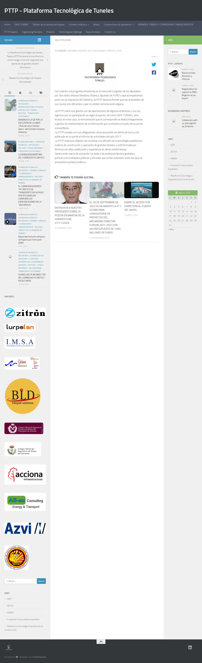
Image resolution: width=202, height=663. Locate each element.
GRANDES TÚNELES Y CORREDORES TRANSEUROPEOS (165, 24)
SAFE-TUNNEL (21, 24)
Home (7, 24)
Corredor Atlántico (78, 24)
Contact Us (109, 32)
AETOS (10, 605)
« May (171, 229)
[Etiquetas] (40, 93)
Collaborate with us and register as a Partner (190, 123)
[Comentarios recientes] (30, 93)
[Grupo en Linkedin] (39, 40)
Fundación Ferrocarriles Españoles (23, 619)
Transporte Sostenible (29, 151)
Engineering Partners (32, 32)
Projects (50, 32)
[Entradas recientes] (9, 93)
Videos (96, 24)
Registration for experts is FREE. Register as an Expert (189, 93)
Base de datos (93, 32)
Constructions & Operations (118, 24)
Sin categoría (63, 40)
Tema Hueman (40, 656)
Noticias (22, 113)
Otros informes (35, 148)
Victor (62, 50)
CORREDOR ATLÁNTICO (27, 214)
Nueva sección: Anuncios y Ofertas (189, 76)
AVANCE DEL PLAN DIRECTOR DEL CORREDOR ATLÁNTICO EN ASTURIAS (32, 277)
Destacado (23, 103)
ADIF (9, 599)
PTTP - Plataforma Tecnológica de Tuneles (58, 10)
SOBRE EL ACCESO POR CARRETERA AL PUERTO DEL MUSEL (137, 206)
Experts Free (188, 69)
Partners (186, 116)
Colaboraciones (26, 141)
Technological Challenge (70, 32)
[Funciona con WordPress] (17, 657)
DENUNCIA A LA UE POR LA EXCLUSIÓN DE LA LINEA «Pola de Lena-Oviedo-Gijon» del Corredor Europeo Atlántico (31, 126)
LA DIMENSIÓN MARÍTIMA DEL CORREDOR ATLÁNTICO (31, 156)
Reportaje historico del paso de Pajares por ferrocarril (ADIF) (31, 240)
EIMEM (10, 612)
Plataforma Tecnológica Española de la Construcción (23, 628)
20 (183, 216)
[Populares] (20, 93)
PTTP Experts (11, 32)
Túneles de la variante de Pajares (49, 24)
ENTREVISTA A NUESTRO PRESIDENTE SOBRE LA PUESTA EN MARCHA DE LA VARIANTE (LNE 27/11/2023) (69, 215)
